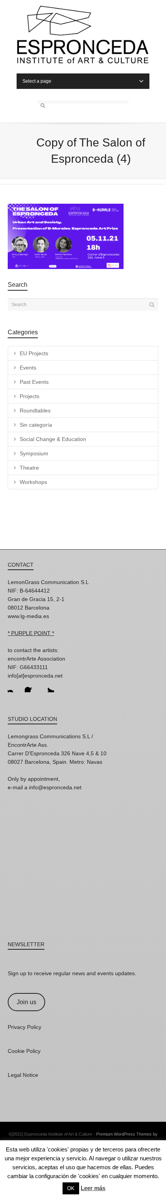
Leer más (93, 1188)
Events (28, 367)
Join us (26, 1002)
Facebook (31, 686)
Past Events (34, 382)
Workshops (33, 482)
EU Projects (34, 353)
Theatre (29, 468)
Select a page (36, 81)
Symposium (34, 453)
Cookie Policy (24, 1051)
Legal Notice (23, 1075)
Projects (29, 396)
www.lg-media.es (28, 616)
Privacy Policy (24, 1027)
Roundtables (35, 410)
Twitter (48, 686)
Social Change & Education (53, 439)
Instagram (14, 686)
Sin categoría (36, 425)
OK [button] (71, 1188)
